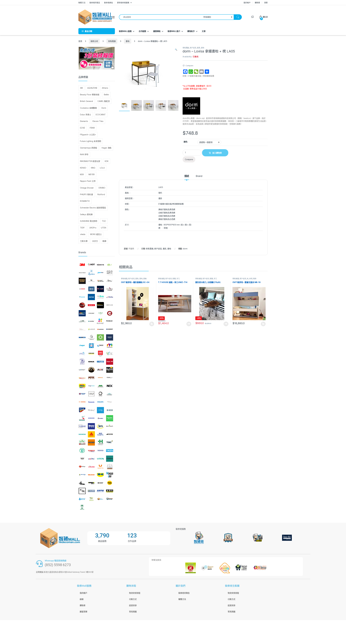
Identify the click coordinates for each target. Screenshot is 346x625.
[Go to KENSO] (109, 354)
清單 (266, 2)
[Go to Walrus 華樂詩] (91, 475)
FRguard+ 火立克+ (88, 134)
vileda (82, 234)
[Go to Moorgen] (109, 378)
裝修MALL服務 (125, 31)
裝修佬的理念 (94, 2)
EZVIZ (82, 128)
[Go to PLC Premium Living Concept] (109, 402)
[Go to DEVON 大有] (91, 305)
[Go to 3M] (82, 265)
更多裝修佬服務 (123, 2)
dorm (185, 248)
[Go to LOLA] (91, 370)
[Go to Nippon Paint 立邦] (82, 394)
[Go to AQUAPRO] (100, 273)
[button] (176, 49)
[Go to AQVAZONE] (109, 273)
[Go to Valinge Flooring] (82, 467)
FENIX (92, 128)
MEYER (92, 174)
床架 (250, 279)
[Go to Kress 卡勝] (109, 362)
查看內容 (188, 324)
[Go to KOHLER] (91, 362)
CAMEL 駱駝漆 (103, 101)
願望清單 (83, 612)
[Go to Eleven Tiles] (82, 321)
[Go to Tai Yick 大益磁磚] (100, 442)
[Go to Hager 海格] (82, 345)
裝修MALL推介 (174, 31)
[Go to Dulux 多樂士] (82, 313)
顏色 (185, 142)
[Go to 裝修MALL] (100, 499)
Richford (101, 194)
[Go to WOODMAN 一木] (82, 483)
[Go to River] (109, 410)
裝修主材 (94, 41)
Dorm (104, 108)
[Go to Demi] (82, 305)
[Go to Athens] (82, 281)
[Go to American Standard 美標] (82, 273)
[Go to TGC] (109, 442)
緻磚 (104, 241)
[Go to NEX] (109, 386)
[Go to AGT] (91, 265)
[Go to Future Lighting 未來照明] (91, 329)
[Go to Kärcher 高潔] (91, 354)
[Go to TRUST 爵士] (82, 459)
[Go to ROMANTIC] (82, 418)
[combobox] (160, 17)
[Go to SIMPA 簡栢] (100, 434)
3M (81, 88)
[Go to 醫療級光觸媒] (82, 507)
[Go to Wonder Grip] (109, 475)
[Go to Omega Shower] (91, 394)
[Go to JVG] (82, 354)
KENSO (83, 168)
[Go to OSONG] (109, 394)
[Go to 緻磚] (91, 499)
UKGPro (92, 227)
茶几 (178, 279)
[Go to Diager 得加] (100, 305)
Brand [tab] (199, 176)
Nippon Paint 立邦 (88, 181)
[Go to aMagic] (109, 265)
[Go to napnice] (91, 386)
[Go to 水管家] (82, 499)
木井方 (95, 241)
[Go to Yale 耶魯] (109, 483)
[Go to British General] (91, 289)
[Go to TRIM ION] (109, 450)
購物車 (257, 2)
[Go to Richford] (91, 410)
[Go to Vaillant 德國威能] (109, 459)
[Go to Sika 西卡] (91, 434)
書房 (198, 48)
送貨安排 (133, 605)
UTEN (103, 227)
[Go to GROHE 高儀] (109, 337)
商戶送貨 (193, 48)
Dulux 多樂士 (85, 114)
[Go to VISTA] (100, 467)
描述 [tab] (186, 176)
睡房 (254, 279)
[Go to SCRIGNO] (82, 426)
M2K (82, 174)
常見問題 (133, 612)
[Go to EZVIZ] (100, 321)
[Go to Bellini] (109, 281)
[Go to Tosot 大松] (91, 450)
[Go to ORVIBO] (100, 394)
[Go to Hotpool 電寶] (91, 345)
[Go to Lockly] (82, 370)
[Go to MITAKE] (100, 378)
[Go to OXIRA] (82, 402)
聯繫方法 (81, 2)
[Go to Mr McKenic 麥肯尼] (82, 386)
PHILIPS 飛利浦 (86, 194)
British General (86, 101)
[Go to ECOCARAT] (91, 313)
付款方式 (133, 599)
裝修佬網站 (108, 2)
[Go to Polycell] (82, 410)
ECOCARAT (101, 114)
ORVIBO (101, 188)
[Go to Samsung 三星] (91, 418)
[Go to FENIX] (109, 321)
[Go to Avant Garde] (91, 281)
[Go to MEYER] (91, 378)
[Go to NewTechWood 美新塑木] (100, 386)
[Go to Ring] (100, 410)
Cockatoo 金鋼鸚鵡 (88, 108)
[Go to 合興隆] (91, 491)
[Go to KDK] (100, 354)
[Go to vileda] (91, 467)
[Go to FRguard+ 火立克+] (82, 329)
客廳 (174, 279)
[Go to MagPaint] (109, 370)
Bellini (106, 94)
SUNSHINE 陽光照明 (88, 221)
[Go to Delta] (109, 297)
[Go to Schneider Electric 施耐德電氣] (109, 418)
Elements (84, 121)
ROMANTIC (85, 201)
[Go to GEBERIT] (109, 329)
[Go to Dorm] (109, 305)
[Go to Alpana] (100, 265)
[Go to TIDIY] (82, 450)
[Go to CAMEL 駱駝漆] (100, 289)
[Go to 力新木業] (82, 491)
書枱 (127, 41)
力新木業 (83, 241)
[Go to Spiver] (82, 442)
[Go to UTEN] (100, 459)
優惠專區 (157, 31)
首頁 (80, 41)
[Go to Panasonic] (91, 402)
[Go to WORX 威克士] (91, 483)
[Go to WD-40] (100, 475)
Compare (189, 65)
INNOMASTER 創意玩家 (90, 161)
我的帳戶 (247, 2)
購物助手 (191, 31)
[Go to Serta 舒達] (100, 426)
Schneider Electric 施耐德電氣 (93, 207)
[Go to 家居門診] (100, 491)
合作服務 (142, 31)
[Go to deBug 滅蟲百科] (100, 297)
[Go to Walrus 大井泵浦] (82, 475)
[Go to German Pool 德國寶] (82, 337)
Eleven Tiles (98, 121)
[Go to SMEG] (109, 434)
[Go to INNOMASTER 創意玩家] (109, 345)
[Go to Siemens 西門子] (82, 434)
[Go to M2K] (100, 370)
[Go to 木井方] (109, 491)
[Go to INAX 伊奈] (100, 345)
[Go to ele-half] (100, 313)
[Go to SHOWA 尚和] (109, 426)
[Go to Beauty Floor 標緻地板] (100, 281)
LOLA (102, 168)
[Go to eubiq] (91, 321)
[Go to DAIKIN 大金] (82, 297)
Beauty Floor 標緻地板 (89, 94)
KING (93, 168)
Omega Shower (87, 188)
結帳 (82, 599)
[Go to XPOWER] (100, 483)
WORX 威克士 (96, 234)
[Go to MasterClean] (82, 378)
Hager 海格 (106, 148)
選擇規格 (151, 324)
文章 (204, 31)
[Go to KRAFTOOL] (100, 362)
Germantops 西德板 (88, 148)
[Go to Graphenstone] (100, 337)
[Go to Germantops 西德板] (91, 337)
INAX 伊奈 (84, 154)
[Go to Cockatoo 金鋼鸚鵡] (109, 289)
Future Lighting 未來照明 (90, 141)
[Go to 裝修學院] (109, 499)
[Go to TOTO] (100, 450)
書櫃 (145, 279)
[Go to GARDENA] (100, 329)
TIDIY (82, 227)
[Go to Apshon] (91, 273)
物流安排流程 (134, 593)
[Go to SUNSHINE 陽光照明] (91, 442)
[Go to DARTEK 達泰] (91, 297)
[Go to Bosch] (82, 289)
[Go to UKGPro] (91, 459)
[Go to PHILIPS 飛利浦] (100, 402)
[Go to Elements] (109, 313)
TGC (104, 221)
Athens (105, 88)
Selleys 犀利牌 (86, 214)
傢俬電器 (112, 41)
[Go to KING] (82, 362)
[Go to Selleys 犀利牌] (91, 426)
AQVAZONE (92, 88)
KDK (107, 161)
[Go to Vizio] (109, 467)
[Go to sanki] (100, 418)
